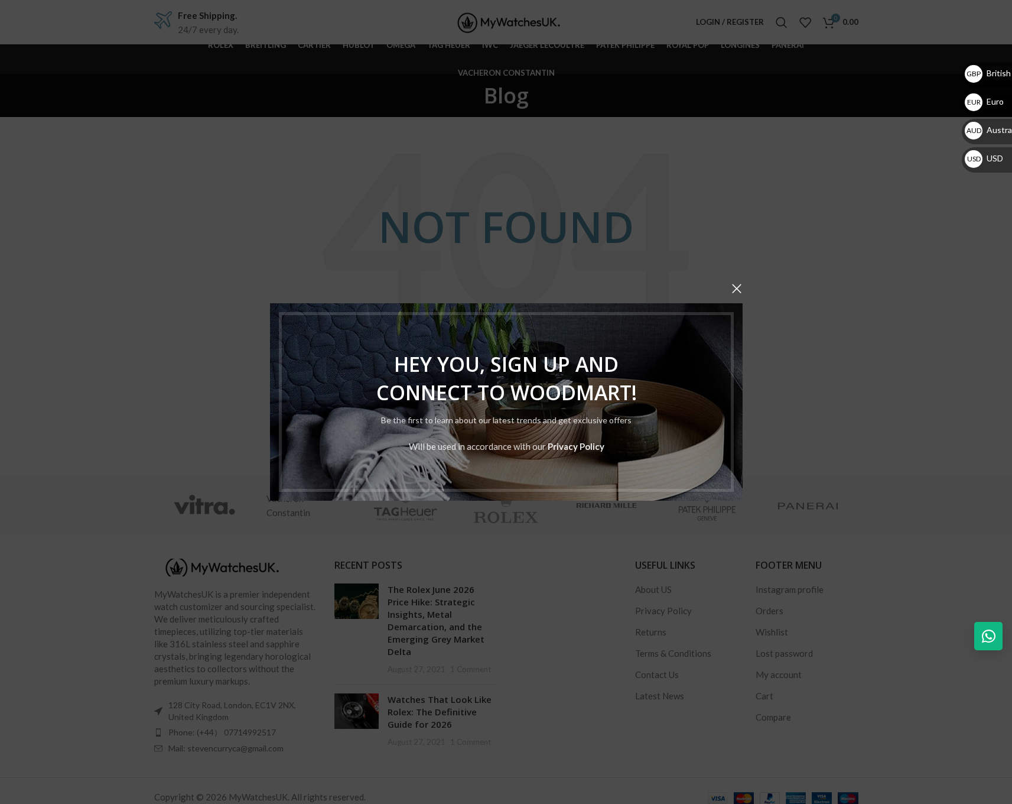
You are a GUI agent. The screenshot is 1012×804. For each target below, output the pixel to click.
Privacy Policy (575, 446)
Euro (985, 101)
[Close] (736, 288)
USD (985, 158)
